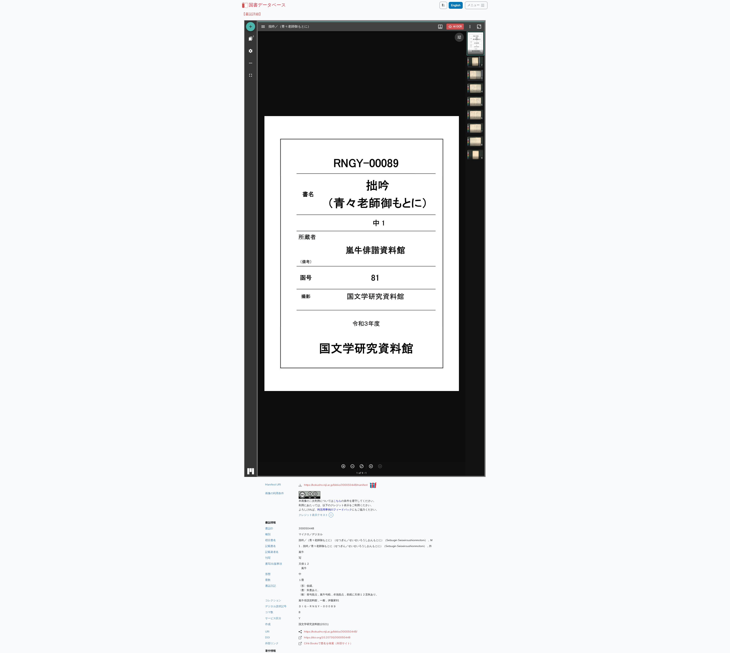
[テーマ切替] (443, 5)
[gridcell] (263, 5)
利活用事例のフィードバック (334, 509)
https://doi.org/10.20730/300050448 (327, 637)
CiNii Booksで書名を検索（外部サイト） (328, 643)
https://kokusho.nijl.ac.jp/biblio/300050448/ (330, 631)
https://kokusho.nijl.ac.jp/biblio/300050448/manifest (336, 485)
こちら (337, 501)
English (455, 5)
